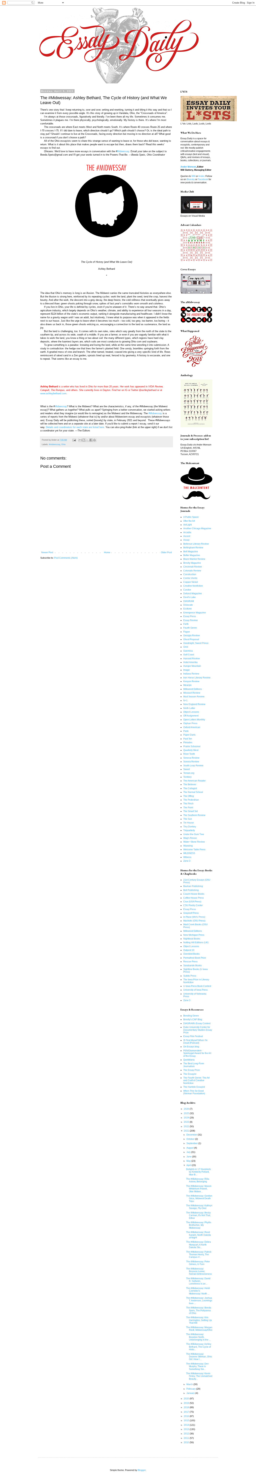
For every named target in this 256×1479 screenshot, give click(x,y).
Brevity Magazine (192, 563)
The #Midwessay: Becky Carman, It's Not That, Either (198, 1215)
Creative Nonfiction (193, 586)
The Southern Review (194, 815)
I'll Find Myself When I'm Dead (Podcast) (195, 1041)
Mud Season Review (193, 696)
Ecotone (187, 608)
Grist (185, 647)
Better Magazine (191, 555)
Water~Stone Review (194, 842)
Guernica (188, 651)
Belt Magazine (190, 551)
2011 (187, 1438)
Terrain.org (188, 773)
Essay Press (189, 616)
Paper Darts (189, 735)
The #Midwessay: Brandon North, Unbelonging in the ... (198, 1337)
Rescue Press (190, 961)
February (191, 1389)
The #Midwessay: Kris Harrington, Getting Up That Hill (199, 1320)
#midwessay (54, 444)
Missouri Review (191, 693)
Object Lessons (191, 712)
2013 (187, 1429)
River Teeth (189, 754)
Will (193, 176)
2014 (187, 1425)
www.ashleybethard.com (53, 393)
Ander (201, 176)
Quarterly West (190, 750)
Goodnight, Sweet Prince (196, 643)
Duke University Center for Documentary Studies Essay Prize (197, 1030)
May (188, 1161)
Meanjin (187, 685)
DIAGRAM (188, 601)
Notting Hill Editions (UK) (196, 942)
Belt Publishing (191, 890)
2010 (187, 1442)
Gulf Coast (188, 654)
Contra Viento (190, 578)
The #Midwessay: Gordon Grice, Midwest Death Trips (199, 1199)
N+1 (185, 700)
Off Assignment (190, 715)
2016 (187, 1416)
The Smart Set (190, 811)
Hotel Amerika (190, 662)
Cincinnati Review (192, 566)
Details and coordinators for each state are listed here (75, 427)
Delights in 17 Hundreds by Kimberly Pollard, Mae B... (198, 1172)
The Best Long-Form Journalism (193, 1064)
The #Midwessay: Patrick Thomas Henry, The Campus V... (198, 1255)
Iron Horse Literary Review (196, 677)
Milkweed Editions (192, 689)
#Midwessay (155, 413)
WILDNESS (189, 853)
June (189, 1156)
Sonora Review (191, 761)
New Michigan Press (193, 935)
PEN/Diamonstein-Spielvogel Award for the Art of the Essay (197, 1053)
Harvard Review (191, 658)
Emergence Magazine (194, 612)
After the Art (189, 521)
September (192, 1143)
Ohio (63, 444)
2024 (187, 1117)
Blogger (142, 1470)
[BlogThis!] (84, 440)
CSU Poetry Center (193, 905)
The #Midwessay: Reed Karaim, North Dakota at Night (198, 1235)
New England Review (194, 704)
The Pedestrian (191, 800)
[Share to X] (87, 440)
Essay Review (190, 620)
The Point (188, 807)
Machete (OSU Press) (194, 920)
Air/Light (187, 524)
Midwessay (123, 151)
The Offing (188, 796)
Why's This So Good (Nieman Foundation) (194, 1092)
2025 (187, 1113)
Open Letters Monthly (194, 719)
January (190, 1393)
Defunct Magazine (192, 593)
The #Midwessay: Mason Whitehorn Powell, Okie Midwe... (198, 1189)
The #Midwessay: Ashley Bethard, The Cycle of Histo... (198, 1347)
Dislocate (188, 605)
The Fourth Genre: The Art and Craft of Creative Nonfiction (196, 1080)
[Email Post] (74, 440)
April (189, 1165)
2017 (187, 1412)
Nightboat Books (191, 938)
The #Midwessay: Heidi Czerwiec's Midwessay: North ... (198, 1291)
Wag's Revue (190, 838)
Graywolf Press (191, 913)
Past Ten (187, 738)
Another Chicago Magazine (197, 528)
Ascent (186, 536)
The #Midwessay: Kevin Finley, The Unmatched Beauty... (199, 1376)
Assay (186, 540)
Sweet (186, 769)
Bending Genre (191, 1015)
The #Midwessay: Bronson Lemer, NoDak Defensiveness (199, 1271)
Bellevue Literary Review (196, 544)
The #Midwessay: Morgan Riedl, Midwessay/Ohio (199, 1328)
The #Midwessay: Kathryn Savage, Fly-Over (199, 1207)
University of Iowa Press (195, 990)
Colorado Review (192, 570)
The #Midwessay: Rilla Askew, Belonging (197, 1180)
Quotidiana (189, 1059)
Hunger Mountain (192, 666)
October (190, 1139)
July (188, 1152)
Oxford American (191, 727)
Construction (189, 574)
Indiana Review (191, 673)
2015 (187, 1420)
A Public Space (191, 517)
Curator (187, 589)
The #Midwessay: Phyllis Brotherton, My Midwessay (198, 1225)
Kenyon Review (191, 681)
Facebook (203, 179)
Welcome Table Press (194, 849)
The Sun (187, 819)
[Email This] (80, 440)
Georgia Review (191, 635)
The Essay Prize (191, 1070)
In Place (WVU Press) (194, 917)
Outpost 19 (188, 950)
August (190, 1148)
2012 (187, 1433)
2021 (187, 1130)
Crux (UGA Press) (192, 901)
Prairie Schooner (192, 746)
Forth (186, 624)
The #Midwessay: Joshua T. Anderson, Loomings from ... (199, 1301)
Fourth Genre (190, 627)
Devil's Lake (189, 597)
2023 (187, 1122)
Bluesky (191, 179)
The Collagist (190, 788)
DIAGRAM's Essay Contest (196, 1023)
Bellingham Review (193, 547)
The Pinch (188, 803)
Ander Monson (188, 166)
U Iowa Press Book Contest (197, 986)
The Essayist (189, 1074)
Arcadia (187, 532)
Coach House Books (193, 894)
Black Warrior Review (194, 559)
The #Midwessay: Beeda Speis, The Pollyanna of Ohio (198, 1310)
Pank (186, 731)
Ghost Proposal (191, 639)
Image (186, 670)
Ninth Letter (189, 708)
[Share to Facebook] (91, 440)
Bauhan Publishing (193, 886)
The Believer (189, 784)
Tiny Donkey (189, 826)
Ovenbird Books (191, 954)
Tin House (188, 822)
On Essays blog (191, 1046)
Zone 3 (186, 861)
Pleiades (187, 742)
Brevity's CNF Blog (192, 1019)
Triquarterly (189, 830)
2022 (187, 1126)
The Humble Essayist (194, 1087)
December (192, 1134)
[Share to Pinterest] (94, 440)
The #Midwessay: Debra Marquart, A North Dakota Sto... (198, 1245)
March (189, 1384)
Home (107, 552)
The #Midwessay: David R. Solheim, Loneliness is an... (198, 1281)
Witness (187, 857)
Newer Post (47, 552)
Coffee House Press (193, 898)
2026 (187, 1109)
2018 (187, 1407)
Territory (187, 777)
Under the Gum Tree (193, 834)
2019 (187, 1403)
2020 (187, 1398)
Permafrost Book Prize (194, 958)
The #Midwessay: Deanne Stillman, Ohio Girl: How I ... (199, 1357)
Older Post (166, 552)
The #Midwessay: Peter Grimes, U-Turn (198, 1263)
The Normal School (193, 792)
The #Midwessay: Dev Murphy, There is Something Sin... (197, 1366)
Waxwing (188, 845)
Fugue (186, 631)
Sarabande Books (192, 965)
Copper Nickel (190, 582)
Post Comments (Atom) (66, 558)
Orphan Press (190, 723)
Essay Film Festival (193, 1036)
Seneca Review (191, 758)
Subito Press (189, 976)
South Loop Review (193, 765)
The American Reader (194, 780)
